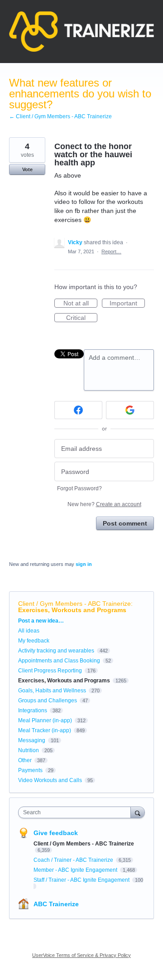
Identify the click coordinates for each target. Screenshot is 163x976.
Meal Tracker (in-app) (44, 730)
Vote (27, 169)
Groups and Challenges (47, 700)
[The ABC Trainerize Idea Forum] (81, 31)
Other (25, 760)
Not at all (80, 304)
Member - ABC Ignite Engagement (76, 870)
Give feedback (56, 832)
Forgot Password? (79, 488)
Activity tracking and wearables (56, 650)
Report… (111, 251)
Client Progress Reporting (50, 670)
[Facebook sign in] (78, 410)
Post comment (125, 523)
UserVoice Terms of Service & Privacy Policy (81, 955)
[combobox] (76, 812)
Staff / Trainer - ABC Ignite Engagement (82, 880)
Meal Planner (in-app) (45, 720)
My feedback (33, 641)
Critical (81, 318)
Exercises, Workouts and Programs (72, 610)
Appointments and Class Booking (59, 660)
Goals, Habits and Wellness (52, 690)
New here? (104, 504)
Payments (30, 770)
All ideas (28, 631)
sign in (84, 564)
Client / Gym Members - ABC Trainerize (74, 603)
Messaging (31, 740)
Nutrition (28, 750)
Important (127, 304)
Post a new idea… (41, 621)
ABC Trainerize (56, 904)
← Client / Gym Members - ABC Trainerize (60, 116)
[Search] (137, 812)
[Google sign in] (130, 410)
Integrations (32, 710)
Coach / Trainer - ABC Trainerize (74, 860)
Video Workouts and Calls (50, 780)
